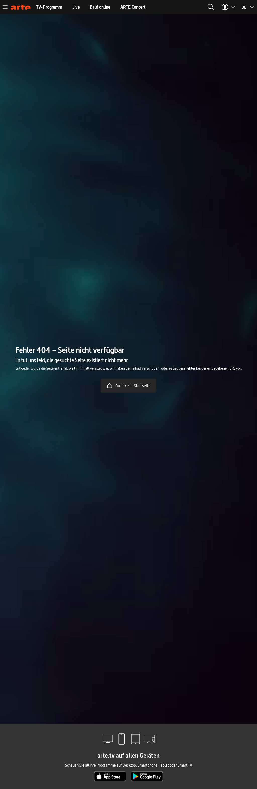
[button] (211, 7)
